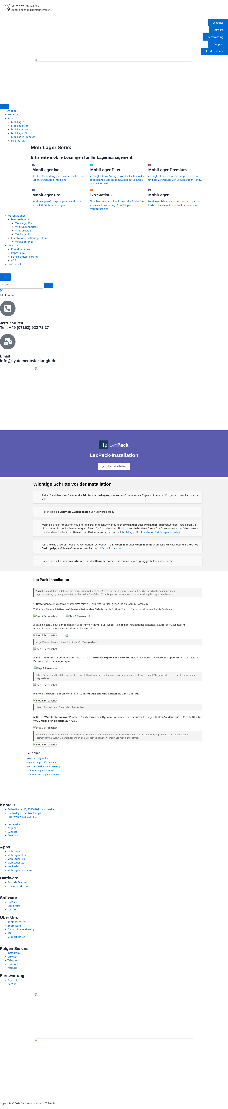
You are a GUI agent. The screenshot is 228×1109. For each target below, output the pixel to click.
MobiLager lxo (19, 129)
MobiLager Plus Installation (138, 532)
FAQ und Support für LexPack (41, 762)
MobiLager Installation (169, 532)
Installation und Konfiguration (29, 238)
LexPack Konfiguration (37, 758)
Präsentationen (16, 215)
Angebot (12, 110)
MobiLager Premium (23, 137)
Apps (10, 118)
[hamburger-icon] (4, 106)
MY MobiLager (23, 230)
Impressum (18, 253)
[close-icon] (1, 291)
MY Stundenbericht (26, 227)
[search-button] (48, 285)
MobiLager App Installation (40, 770)
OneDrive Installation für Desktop (43, 766)
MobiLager (17, 122)
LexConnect (14, 264)
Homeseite (13, 114)
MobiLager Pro (20, 125)
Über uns (12, 245)
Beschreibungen (20, 219)
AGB (13, 260)
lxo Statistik (18, 140)
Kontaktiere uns (20, 249)
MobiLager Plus (20, 133)
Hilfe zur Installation (110, 548)
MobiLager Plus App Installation (42, 774)
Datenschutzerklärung (24, 256)
